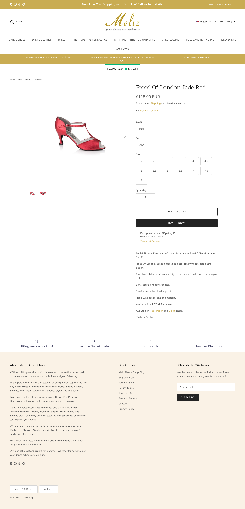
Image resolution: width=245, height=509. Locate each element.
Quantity (141, 190)
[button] (203, 22)
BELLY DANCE (228, 39)
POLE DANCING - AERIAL (200, 39)
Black (172, 310)
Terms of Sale (126, 382)
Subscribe (187, 397)
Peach (159, 310)
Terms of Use (126, 393)
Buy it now (176, 223)
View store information (150, 241)
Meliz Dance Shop (25, 497)
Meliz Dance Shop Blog (132, 372)
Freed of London (149, 110)
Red (152, 310)
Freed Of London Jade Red (30, 79)
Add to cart (176, 211)
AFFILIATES (122, 49)
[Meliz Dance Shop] (123, 21)
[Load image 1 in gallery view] (78, 134)
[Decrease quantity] (139, 197)
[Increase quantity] (152, 197)
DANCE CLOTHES (42, 39)
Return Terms (126, 388)
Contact (123, 403)
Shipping (156, 103)
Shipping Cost (126, 377)
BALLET (62, 39)
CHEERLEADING (171, 39)
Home (12, 79)
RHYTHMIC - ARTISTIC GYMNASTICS (134, 39)
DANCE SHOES (17, 39)
